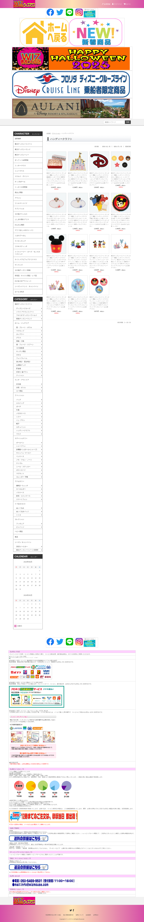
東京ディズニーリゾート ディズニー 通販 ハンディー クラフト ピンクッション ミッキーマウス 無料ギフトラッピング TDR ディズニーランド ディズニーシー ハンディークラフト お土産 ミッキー (56, 261)
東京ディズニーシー (22, 155)
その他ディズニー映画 (22, 270)
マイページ (118, 4)
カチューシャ (21, 427)
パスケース (20, 492)
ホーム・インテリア (22, 323)
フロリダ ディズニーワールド (26, 315)
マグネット (20, 473)
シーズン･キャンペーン (23, 542)
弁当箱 (18, 384)
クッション (20, 375)
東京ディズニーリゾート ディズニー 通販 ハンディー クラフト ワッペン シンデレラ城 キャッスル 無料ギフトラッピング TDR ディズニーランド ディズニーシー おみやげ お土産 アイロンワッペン (78, 179)
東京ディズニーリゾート (23, 144)
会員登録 (107, 4)
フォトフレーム (21, 358)
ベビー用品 (19, 531)
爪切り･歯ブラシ (22, 372)
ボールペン (20, 442)
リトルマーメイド (21, 203)
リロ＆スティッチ (21, 246)
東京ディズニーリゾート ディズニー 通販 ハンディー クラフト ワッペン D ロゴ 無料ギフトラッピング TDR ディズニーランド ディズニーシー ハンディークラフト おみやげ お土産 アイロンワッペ (99, 179)
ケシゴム (19, 463)
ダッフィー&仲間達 (21, 160)
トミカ (18, 515)
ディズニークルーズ (23, 308)
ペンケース (20, 456)
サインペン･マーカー (23, 453)
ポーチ (18, 406)
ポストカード (21, 470)
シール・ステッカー (23, 466)
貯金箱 (18, 368)
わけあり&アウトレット (23, 281)
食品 (16, 537)
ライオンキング (20, 241)
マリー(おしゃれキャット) (24, 230)
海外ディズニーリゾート (23, 304)
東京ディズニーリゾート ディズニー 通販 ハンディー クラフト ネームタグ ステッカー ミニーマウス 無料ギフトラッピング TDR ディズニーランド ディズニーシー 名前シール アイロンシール (56, 220)
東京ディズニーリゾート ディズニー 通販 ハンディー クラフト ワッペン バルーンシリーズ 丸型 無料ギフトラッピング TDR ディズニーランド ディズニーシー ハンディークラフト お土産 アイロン (78, 303)
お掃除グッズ (21, 365)
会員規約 (88, 915)
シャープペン (21, 446)
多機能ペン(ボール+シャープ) (26, 449)
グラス (18, 338)
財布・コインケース (23, 496)
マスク (18, 434)
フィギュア (20, 523)
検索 (127, 122)
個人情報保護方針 (68, 915)
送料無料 (18, 138)
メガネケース (21, 413)
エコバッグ (20, 403)
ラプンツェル (19, 208)
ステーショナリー (21, 438)
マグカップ (20, 331)
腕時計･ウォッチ (22, 485)
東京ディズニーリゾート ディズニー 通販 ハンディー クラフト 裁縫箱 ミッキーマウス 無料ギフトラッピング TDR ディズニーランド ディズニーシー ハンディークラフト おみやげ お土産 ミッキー (56, 179)
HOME (49, 133)
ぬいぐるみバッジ (22, 511)
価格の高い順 (118, 146)
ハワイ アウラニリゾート (25, 312)
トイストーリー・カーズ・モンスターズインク (27, 253)
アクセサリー (19, 481)
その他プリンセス (21, 214)
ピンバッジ (20, 527)
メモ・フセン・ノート (24, 460)
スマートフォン (21, 499)
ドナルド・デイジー (22, 176)
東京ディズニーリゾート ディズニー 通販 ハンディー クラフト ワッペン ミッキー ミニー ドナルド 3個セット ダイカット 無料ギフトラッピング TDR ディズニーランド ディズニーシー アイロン (99, 261)
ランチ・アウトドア (22, 380)
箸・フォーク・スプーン (25, 344)
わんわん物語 (19, 225)
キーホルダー (21, 489)
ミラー (18, 417)
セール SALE (19, 292)
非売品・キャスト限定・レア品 (26, 275)
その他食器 (20, 348)
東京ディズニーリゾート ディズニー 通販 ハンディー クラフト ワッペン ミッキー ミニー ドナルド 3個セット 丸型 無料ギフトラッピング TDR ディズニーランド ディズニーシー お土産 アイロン (99, 303)
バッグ (18, 399)
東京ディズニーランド (22, 149)
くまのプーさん (20, 235)
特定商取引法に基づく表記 (53, 915)
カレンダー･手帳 (22, 477)
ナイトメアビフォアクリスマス (26, 259)
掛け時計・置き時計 (23, 361)
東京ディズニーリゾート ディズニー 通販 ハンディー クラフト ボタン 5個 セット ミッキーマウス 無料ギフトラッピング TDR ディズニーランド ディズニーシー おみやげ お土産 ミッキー (121, 178)
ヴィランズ (19, 265)
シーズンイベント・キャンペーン (26, 286)
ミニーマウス (19, 171)
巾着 (17, 410)
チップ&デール (20, 182)
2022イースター (22, 546)
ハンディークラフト (23, 430)
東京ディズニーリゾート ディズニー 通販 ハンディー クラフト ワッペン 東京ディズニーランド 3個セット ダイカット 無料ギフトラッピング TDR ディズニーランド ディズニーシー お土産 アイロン (56, 303)
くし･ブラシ (20, 420)
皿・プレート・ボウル (24, 327)
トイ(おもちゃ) (20, 504)
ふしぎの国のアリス (22, 219)
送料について (79, 915)
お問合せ (95, 915)
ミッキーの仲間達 (21, 187)
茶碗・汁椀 (20, 341)
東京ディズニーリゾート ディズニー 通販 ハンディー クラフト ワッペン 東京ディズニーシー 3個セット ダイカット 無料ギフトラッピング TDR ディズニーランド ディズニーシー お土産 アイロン (121, 261)
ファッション (56, 133)
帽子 (17, 423)
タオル (18, 355)
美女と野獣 (19, 192)
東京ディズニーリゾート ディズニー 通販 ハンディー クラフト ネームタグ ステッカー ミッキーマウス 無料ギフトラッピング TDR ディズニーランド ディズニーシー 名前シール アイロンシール (78, 220)
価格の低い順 (106, 146)
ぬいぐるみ (20, 508)
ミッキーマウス (20, 165)
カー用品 (19, 391)
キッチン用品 (21, 351)
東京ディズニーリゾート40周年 (27, 550)
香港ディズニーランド (24, 319)
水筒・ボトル (21, 387)
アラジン (18, 198)
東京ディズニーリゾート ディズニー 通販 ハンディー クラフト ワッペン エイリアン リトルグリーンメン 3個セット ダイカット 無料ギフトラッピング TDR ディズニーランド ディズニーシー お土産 (78, 261)
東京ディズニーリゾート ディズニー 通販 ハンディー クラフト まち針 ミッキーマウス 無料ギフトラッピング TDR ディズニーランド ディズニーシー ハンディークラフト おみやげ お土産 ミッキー (121, 220)
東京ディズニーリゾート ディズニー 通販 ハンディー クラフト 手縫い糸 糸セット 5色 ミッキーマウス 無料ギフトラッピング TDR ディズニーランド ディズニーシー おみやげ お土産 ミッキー (99, 220)
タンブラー (20, 334)
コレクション (19, 519)
